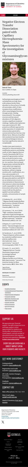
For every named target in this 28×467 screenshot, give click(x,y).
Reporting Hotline (19, 450)
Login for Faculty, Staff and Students (10, 418)
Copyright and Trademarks (8, 445)
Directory (20, 439)
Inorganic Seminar (10, 296)
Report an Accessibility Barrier (19, 447)
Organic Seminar (9, 302)
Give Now (15, 15)
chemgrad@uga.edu (15, 383)
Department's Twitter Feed (3, 422)
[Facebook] (9, 458)
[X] (11, 458)
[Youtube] (17, 458)
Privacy (19, 444)
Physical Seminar (10, 304)
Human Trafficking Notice (8, 450)
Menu (3, 15)
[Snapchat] (15, 458)
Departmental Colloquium (12, 294)
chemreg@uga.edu (15, 365)
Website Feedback (8, 447)
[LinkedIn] (19, 458)
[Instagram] (13, 458)
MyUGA (8, 441)
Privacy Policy (5, 416)
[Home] (14, 6)
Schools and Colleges (8, 439)
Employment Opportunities (20, 442)
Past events (8, 308)
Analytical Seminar (6, 269)
